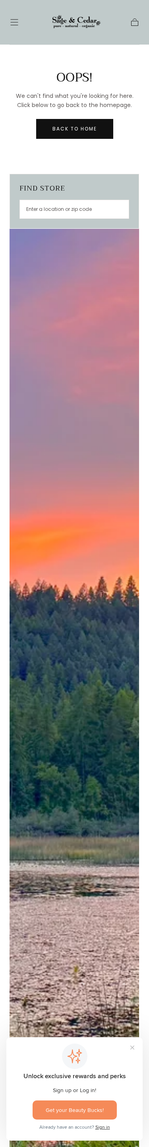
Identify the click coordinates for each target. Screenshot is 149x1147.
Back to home (74, 128)
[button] (14, 22)
